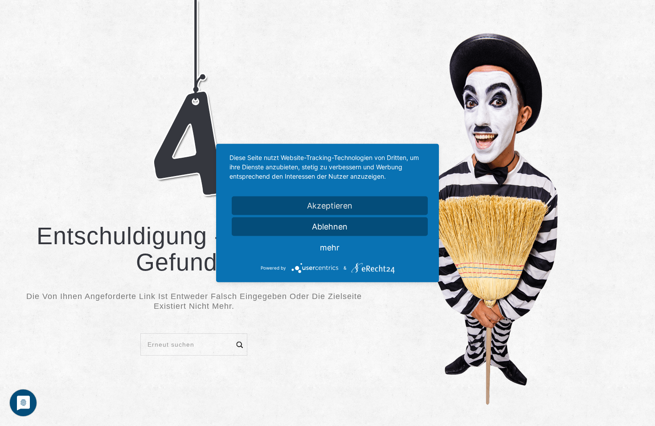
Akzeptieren (329, 205)
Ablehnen (330, 226)
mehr (330, 247)
